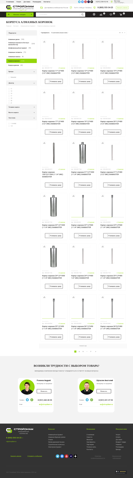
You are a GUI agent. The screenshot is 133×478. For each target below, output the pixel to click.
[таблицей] (125, 32)
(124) (22, 61)
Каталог (51, 429)
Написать (44, 391)
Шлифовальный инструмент (17, 48)
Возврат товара (121, 442)
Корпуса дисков (13, 65)
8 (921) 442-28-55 (45, 400)
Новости (89, 437)
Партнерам (90, 444)
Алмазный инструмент (55, 434)
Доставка (119, 439)
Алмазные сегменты (15, 52)
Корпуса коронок (14, 61)
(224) (33, 43)
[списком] (122, 32)
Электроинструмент (54, 447)
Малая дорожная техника (56, 442)
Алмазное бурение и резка (56, 437)
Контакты (90, 449)
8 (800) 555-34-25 (105, 7)
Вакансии (90, 439)
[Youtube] (85, 2)
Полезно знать (91, 447)
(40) (21, 65)
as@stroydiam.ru (106, 404)
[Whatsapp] (31, 401)
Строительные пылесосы (56, 444)
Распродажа (120, 447)
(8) (23, 56)
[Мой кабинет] (94, 15)
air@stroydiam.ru (45, 404)
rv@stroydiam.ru (11, 441)
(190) (22, 39)
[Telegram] (79, 2)
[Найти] (82, 14)
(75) (25, 52)
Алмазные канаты (14, 56)
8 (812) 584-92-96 (102, 2)
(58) (30, 48)
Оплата (118, 437)
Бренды (118, 449)
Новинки (118, 444)
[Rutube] (88, 2)
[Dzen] (91, 2)
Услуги (118, 434)
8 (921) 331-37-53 (106, 400)
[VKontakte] (82, 2)
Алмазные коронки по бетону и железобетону (18, 43)
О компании (90, 434)
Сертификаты (91, 442)
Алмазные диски (13, 39)
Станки (50, 439)
